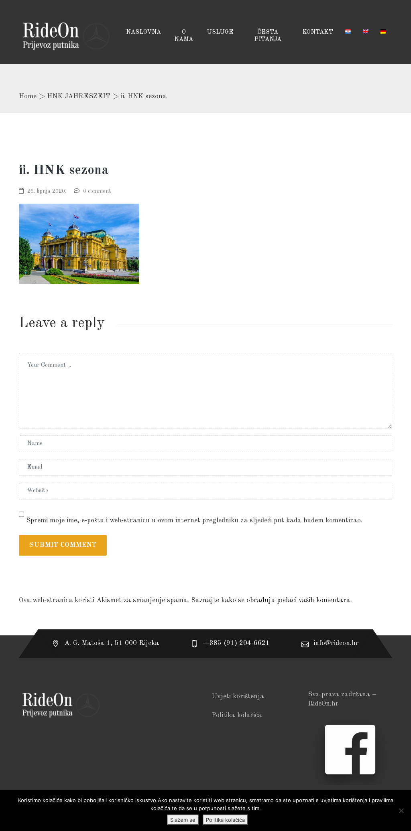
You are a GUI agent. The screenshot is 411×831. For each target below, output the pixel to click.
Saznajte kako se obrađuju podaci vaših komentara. (271, 600)
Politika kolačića (237, 715)
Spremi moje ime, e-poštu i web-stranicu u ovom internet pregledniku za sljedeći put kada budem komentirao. (194, 520)
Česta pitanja (267, 35)
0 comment (97, 191)
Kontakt (317, 32)
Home (28, 96)
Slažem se (182, 820)
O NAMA (183, 35)
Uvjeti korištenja (238, 696)
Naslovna (143, 32)
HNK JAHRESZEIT (78, 96)
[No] (401, 811)
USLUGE (220, 32)
